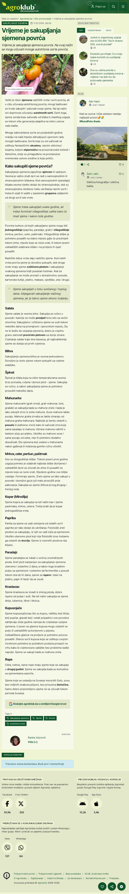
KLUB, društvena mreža (97, 874)
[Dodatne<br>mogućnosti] (121, 886)
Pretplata (114, 878)
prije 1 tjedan (99, 105)
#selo (97, 121)
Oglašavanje (37, 878)
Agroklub (42, 882)
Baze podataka (73, 874)
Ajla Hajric (94, 101)
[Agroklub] (20, 6)
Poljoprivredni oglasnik (50, 874)
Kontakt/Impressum (95, 878)
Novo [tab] (108, 30)
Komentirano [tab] (94, 30)
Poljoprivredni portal (24, 874)
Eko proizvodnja (43, 18)
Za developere (74, 878)
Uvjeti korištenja (55, 878)
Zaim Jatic (93, 173)
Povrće (51, 718)
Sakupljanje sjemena (19, 718)
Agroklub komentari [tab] (13, 755)
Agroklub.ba (26, 18)
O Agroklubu (20, 878)
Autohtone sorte (17, 724)
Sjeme (38, 718)
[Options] (122, 102)
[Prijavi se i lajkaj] (102, 886)
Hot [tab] (81, 30)
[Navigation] (123, 6)
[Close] (113, 6)
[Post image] (102, 143)
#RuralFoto (86, 121)
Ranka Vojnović (37, 737)
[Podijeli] (112, 886)
